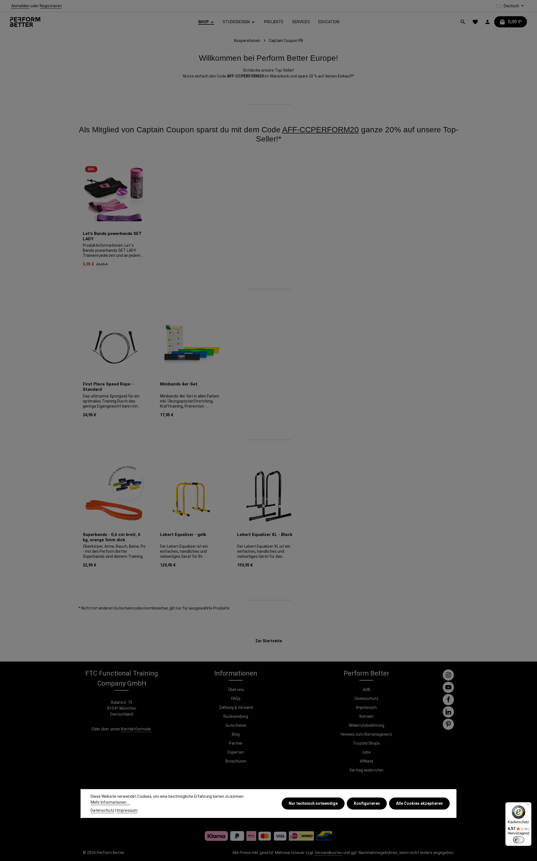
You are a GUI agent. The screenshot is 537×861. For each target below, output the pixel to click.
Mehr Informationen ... (110, 802)
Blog (236, 734)
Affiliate (366, 761)
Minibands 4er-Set (178, 384)
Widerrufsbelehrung (366, 725)
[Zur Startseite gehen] (25, 22)
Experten (236, 752)
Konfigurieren (367, 803)
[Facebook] (448, 699)
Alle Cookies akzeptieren (419, 803)
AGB (366, 689)
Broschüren (235, 761)
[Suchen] (462, 21)
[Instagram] (448, 675)
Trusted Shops (366, 743)
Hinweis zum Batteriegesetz (366, 734)
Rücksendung (235, 716)
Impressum (366, 707)
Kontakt (366, 716)
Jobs (366, 752)
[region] (268, 216)
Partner (236, 743)
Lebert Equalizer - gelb (183, 534)
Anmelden (20, 6)
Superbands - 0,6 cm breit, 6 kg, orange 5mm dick (111, 537)
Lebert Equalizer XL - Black (264, 534)
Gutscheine (235, 725)
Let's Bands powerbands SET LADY (112, 236)
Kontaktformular (136, 729)
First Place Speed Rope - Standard (108, 387)
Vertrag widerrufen (366, 770)
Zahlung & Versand (236, 707)
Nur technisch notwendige (313, 803)
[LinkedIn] (448, 712)
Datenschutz (366, 698)
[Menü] (528, 805)
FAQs (236, 698)
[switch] (518, 839)
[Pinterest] (448, 724)
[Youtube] (448, 687)
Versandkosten (328, 852)
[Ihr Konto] (487, 21)
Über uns (236, 689)
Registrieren (51, 6)
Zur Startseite (268, 641)
